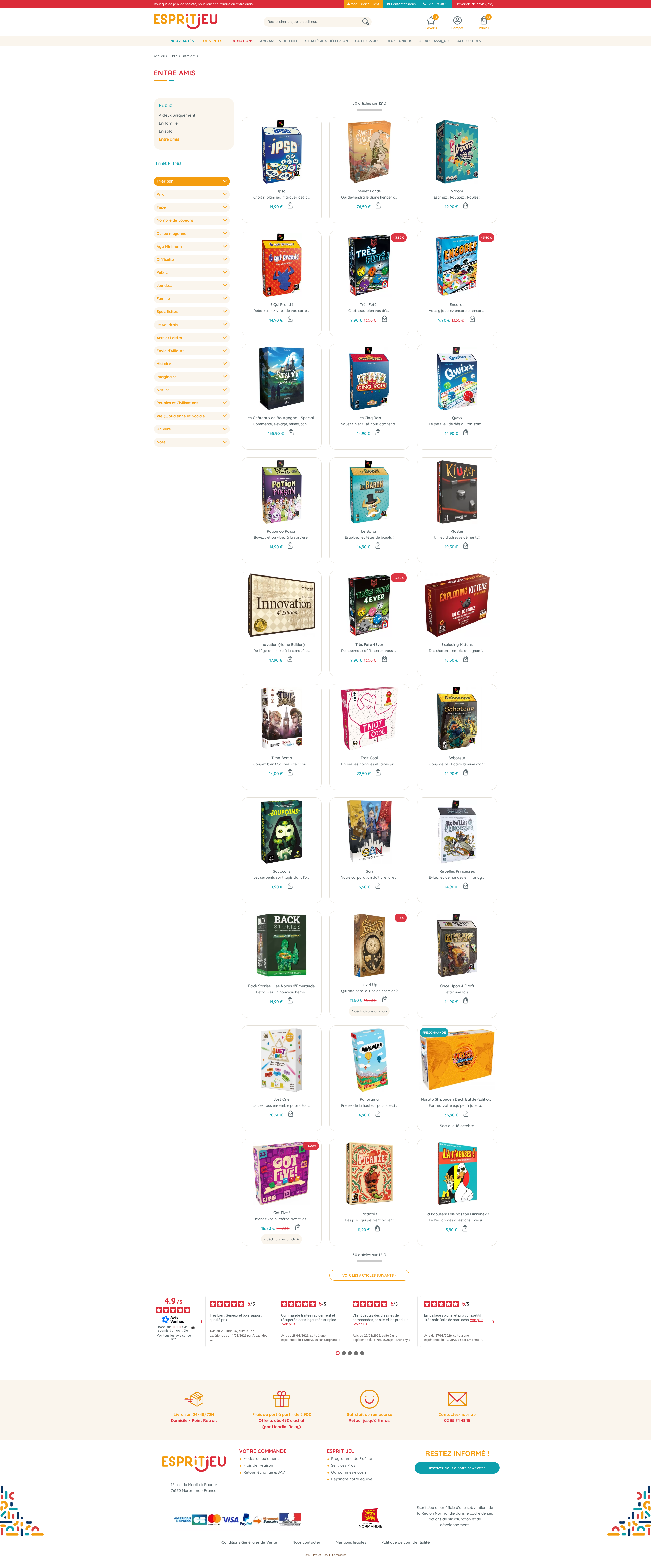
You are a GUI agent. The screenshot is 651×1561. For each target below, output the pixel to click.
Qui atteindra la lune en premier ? (369, 991)
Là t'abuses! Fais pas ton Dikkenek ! (457, 1213)
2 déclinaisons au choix (281, 1239)
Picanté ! (369, 1213)
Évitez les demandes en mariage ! (457, 877)
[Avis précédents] (201, 1321)
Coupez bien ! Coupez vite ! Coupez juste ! (288, 764)
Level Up (369, 984)
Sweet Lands (369, 191)
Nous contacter (306, 1542)
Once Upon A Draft (457, 985)
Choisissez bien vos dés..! (369, 310)
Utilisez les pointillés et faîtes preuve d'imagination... (384, 764)
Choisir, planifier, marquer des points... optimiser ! (295, 197)
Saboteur (457, 757)
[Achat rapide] (290, 206)
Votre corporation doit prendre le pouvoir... (377, 877)
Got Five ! (281, 1212)
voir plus (288, 1324)
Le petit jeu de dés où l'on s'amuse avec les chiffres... (473, 424)
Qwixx (457, 417)
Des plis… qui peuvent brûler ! (369, 1220)
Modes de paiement (260, 1458)
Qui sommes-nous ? (348, 1472)
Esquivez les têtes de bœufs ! (369, 537)
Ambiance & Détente (279, 41)
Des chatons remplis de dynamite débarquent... (469, 650)
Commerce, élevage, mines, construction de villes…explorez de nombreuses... (317, 424)
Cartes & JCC (367, 41)
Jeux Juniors (399, 41)
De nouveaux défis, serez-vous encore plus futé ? (382, 650)
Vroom (457, 191)
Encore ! (457, 304)
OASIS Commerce (335, 1555)
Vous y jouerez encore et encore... (457, 310)
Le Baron (369, 531)
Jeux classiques (434, 41)
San (369, 871)
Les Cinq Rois (369, 417)
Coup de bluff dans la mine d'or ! (457, 764)
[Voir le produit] (385, 999)
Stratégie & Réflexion (326, 41)
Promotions (241, 41)
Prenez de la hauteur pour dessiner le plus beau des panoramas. (396, 1105)
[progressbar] (369, 110)
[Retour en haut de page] (641, 1546)
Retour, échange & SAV (263, 1472)
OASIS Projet (313, 1555)
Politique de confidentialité (405, 1542)
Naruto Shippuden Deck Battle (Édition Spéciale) (457, 1099)
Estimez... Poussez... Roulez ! (457, 197)
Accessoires (469, 41)
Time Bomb (281, 757)
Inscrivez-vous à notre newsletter (457, 1468)
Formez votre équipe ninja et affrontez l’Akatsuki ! (471, 1105)
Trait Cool (369, 757)
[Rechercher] (365, 22)
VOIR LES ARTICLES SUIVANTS (368, 1275)
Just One (282, 1099)
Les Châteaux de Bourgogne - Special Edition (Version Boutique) (282, 417)
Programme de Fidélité (351, 1458)
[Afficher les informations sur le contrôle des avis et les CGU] (193, 1328)
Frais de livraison (257, 1465)
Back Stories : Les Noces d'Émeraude (281, 985)
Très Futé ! (369, 304)
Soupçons (281, 871)
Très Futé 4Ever (369, 644)
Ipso (281, 191)
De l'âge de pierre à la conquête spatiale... (288, 650)
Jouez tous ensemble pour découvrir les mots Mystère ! (300, 1105)
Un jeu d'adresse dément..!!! (457, 537)
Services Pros (342, 1465)
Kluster (457, 531)
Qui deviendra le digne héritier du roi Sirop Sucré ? (383, 197)
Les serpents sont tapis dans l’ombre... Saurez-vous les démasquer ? (311, 877)
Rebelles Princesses (457, 871)
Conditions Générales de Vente (249, 1542)
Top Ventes (211, 41)
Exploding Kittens (457, 644)
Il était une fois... (456, 992)
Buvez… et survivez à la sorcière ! (281, 537)
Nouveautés (182, 41)
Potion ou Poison (282, 531)
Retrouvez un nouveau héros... (281, 992)
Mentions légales (351, 1542)
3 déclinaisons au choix (369, 1011)
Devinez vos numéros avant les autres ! (286, 1219)
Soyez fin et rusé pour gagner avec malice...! (378, 424)
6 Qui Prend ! (281, 304)
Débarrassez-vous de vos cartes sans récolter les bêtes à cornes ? (309, 310)
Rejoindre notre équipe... (352, 1479)
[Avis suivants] (493, 1321)
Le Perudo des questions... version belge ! (463, 1220)
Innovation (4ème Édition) (281, 644)
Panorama (369, 1099)
